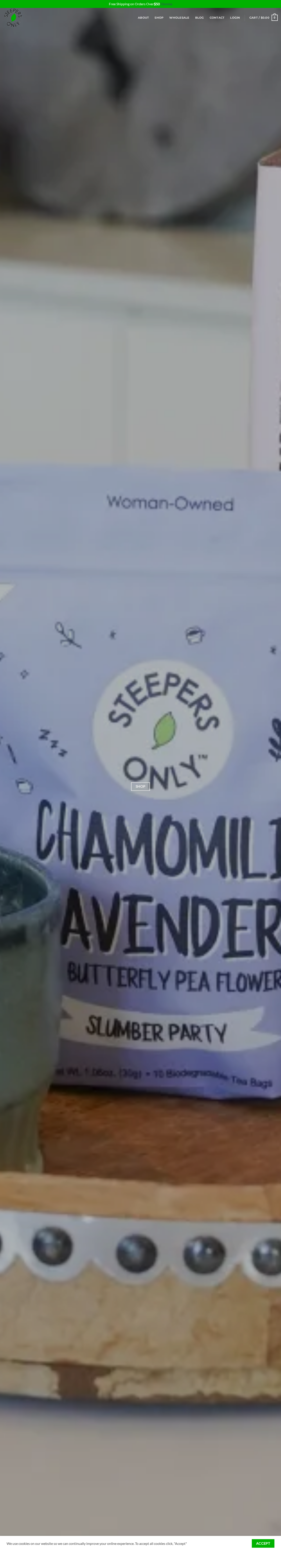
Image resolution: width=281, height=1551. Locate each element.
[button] (235, 18)
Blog (199, 17)
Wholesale (179, 17)
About (143, 17)
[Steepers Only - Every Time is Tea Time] (25, 18)
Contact (217, 17)
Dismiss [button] (166, 4)
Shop (159, 17)
